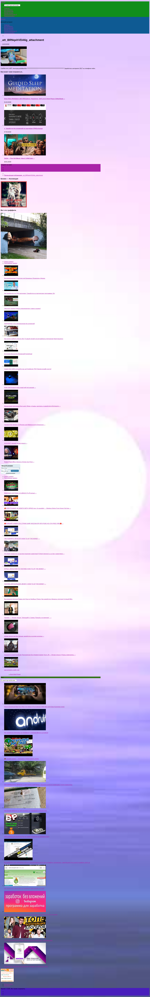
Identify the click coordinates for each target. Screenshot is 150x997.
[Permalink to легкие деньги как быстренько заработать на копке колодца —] (11, 633)
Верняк (3, 2)
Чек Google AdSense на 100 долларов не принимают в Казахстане (25, 810)
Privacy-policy (8, 984)
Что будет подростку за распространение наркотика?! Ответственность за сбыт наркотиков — (34, 554)
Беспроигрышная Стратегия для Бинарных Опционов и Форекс (24, 278)
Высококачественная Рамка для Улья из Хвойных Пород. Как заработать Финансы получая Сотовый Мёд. (38, 599)
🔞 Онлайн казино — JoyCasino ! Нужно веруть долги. (21, 759)
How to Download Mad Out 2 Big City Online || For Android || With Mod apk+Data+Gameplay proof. (34, 707)
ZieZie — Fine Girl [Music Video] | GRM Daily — (19, 158)
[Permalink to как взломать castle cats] (11, 667)
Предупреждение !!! (10, 14)
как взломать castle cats (11, 670)
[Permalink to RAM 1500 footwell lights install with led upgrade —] (11, 384)
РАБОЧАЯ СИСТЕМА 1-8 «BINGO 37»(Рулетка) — (20, 493)
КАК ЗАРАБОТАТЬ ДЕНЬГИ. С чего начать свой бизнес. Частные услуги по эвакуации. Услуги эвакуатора (38, 784)
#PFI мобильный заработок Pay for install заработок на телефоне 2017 (26, 836)
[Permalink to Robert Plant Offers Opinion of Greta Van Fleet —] (11, 459)
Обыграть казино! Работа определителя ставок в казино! (22, 308)
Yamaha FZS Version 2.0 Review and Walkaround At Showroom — (24, 424)
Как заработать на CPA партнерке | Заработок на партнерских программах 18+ (29, 293)
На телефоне (8, 10)
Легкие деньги (8, 13)
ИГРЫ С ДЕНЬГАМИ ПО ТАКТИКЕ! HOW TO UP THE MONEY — (25, 569)
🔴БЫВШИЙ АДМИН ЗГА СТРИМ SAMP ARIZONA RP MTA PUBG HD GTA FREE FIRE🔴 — (33, 523)
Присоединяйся (9, 16)
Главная (7, 8)
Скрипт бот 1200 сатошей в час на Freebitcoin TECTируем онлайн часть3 (27, 369)
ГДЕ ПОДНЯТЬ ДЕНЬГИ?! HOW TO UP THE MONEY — (22, 538)
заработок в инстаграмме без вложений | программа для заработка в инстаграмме (30, 914)
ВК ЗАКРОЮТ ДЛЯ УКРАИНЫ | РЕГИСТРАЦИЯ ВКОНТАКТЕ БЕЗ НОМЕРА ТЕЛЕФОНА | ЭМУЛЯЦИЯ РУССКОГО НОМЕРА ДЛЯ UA (47, 862)
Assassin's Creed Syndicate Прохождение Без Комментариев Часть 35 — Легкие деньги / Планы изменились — (40, 655)
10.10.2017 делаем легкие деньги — (15, 443)
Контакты (7, 985)
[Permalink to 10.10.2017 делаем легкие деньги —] (11, 440)
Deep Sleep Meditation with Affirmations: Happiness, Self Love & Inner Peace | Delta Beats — (34, 99)
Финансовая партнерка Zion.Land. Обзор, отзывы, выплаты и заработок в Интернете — (32, 406)
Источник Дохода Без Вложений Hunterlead (18, 354)
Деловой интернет (7, 465)
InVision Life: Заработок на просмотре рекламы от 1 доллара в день (26, 966)
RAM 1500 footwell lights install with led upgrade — (20, 387)
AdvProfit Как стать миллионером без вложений (19, 323)
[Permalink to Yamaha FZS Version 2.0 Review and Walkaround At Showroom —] (11, 422)
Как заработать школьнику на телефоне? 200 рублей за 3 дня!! (24, 888)
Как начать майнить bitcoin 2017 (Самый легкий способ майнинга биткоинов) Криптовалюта (33, 339)
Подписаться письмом (10, 473)
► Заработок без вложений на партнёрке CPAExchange (23, 128)
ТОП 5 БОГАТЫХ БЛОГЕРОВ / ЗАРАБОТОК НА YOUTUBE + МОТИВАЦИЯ (28, 940)
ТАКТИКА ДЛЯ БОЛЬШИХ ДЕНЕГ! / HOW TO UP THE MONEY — (25, 584)
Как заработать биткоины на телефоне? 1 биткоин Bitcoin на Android (26, 732)
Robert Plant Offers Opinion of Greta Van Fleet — (19, 462)
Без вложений (8, 11)
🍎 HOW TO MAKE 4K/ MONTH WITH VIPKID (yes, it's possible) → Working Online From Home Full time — (37, 508)
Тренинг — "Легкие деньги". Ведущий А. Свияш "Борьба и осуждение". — (27, 617)
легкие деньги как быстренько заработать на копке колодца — (24, 636)
